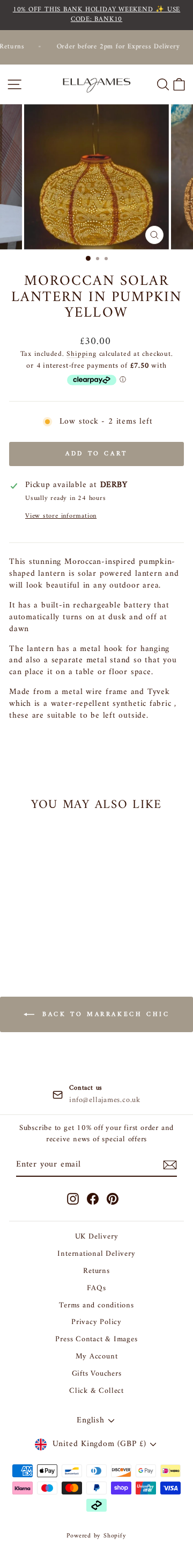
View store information (60, 516)
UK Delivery (96, 1236)
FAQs (96, 1288)
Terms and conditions (96, 1305)
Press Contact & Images (96, 1339)
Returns (96, 1271)
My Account (97, 1356)
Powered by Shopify (96, 1536)
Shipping (81, 354)
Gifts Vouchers (97, 1374)
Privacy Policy (96, 1322)
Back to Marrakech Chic (104, 1014)
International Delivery (96, 1254)
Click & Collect (96, 1391)
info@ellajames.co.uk (104, 1100)
